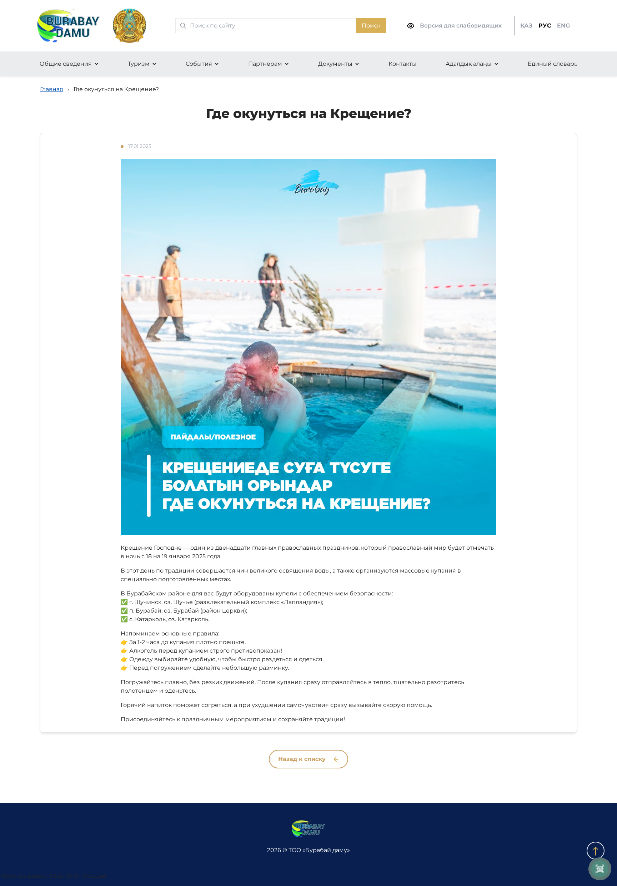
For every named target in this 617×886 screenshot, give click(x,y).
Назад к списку (302, 759)
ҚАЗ (526, 25)
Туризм (139, 63)
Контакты (402, 63)
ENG (563, 25)
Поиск (371, 25)
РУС (544, 25)
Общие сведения (66, 63)
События (199, 63)
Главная (51, 89)
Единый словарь (552, 63)
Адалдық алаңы (469, 63)
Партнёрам (265, 63)
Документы (335, 63)
